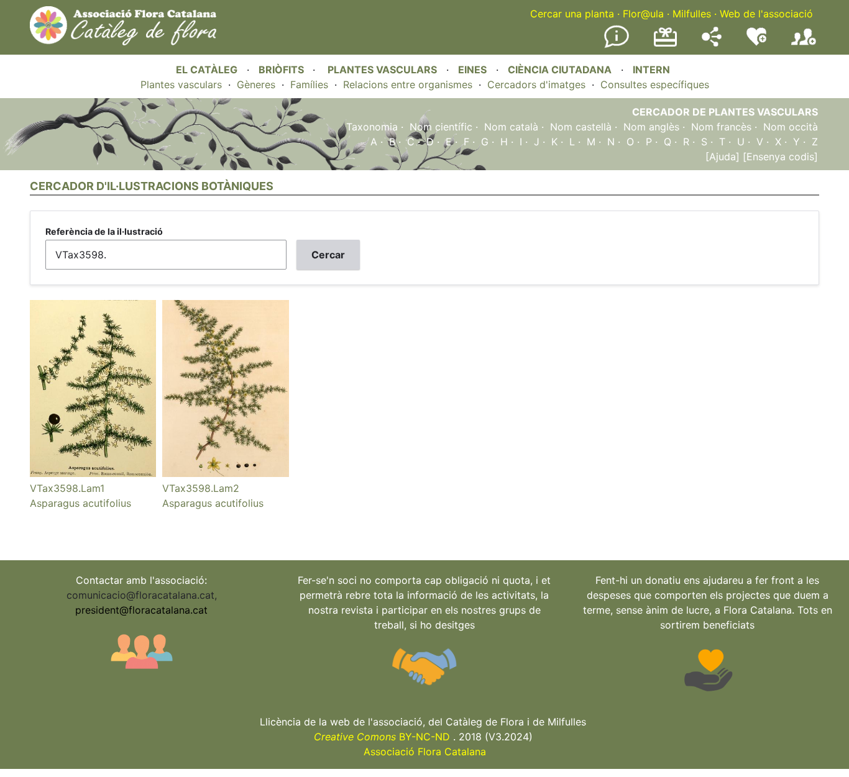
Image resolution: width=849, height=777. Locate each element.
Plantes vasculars (181, 84)
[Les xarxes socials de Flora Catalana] (712, 43)
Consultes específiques (654, 84)
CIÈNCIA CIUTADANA (560, 69)
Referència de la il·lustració (104, 231)
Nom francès (721, 126)
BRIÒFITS (282, 69)
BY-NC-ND (382, 736)
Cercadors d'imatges (536, 84)
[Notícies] (616, 45)
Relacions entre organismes (407, 84)
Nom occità (790, 126)
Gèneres (256, 84)
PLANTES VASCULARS (382, 69)
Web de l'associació (766, 13)
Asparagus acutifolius (80, 503)
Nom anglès (651, 126)
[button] (93, 473)
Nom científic (441, 126)
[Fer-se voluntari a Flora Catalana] (756, 43)
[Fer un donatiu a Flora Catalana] (665, 45)
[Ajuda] (722, 156)
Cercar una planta (572, 13)
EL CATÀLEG (206, 69)
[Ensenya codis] (779, 156)
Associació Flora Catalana (425, 751)
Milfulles (691, 13)
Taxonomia (372, 126)
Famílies (309, 84)
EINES (472, 69)
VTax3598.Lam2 (200, 488)
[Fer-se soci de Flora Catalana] (803, 45)
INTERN (651, 69)
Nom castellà (581, 126)
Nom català (511, 126)
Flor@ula (643, 13)
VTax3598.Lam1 (67, 488)
